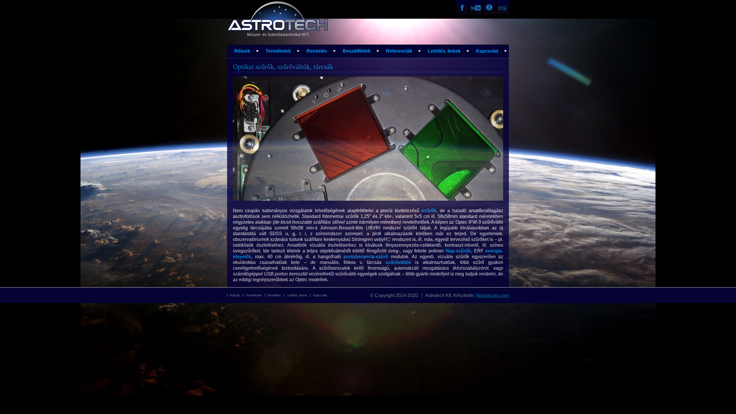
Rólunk (242, 51)
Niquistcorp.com (492, 295)
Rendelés (316, 51)
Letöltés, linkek (444, 51)
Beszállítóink (357, 51)
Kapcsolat (487, 51)
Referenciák (399, 51)
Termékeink (278, 51)
